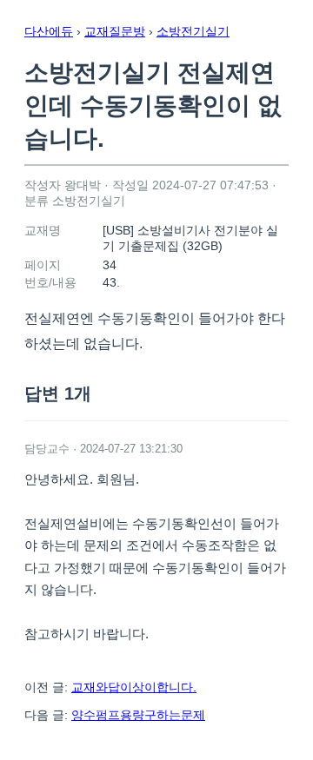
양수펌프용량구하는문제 (138, 715)
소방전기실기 (193, 31)
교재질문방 (114, 31)
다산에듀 (48, 31)
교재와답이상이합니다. (133, 687)
